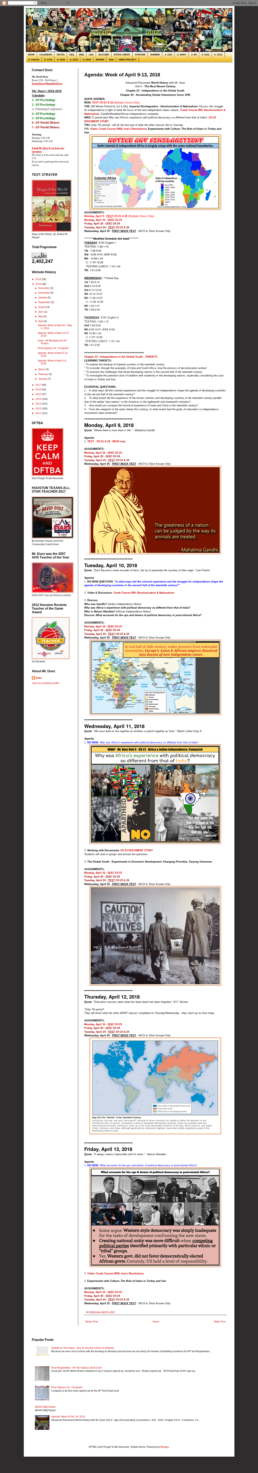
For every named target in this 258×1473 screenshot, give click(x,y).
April (41, 321)
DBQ (81, 54)
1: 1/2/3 (168, 54)
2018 (38, 284)
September (44, 302)
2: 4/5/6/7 (181, 54)
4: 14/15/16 (33, 59)
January (43, 378)
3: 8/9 (194, 54)
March (42, 369)
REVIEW (100, 59)
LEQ (91, 54)
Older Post (219, 1321)
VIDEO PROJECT (127, 59)
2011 (38, 413)
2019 (38, 279)
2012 (38, 408)
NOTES (60, 54)
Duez (39, 677)
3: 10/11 (205, 54)
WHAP (31, 54)
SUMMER (155, 54)
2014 (38, 399)
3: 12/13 (218, 54)
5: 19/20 (61, 59)
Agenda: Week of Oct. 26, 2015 (68, 1416)
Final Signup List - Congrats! (53, 348)
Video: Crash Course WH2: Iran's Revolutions (118, 128)
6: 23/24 (87, 59)
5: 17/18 (48, 59)
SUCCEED (103, 54)
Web (111, 59)
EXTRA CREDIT (122, 54)
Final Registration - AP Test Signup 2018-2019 (76, 1367)
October (43, 297)
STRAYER (140, 54)
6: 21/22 (74, 59)
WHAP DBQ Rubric (45, 1407)
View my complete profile (45, 683)
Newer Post (91, 1321)
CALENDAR (46, 54)
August (42, 307)
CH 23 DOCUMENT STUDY (136, 850)
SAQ (71, 54)
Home (156, 1321)
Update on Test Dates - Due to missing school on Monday (82, 1348)
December (44, 288)
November (44, 292)
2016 (38, 389)
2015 (38, 394)
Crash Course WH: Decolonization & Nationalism (143, 592)
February (43, 374)
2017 (38, 385)
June (41, 311)
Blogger (164, 1447)
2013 (38, 403)
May (41, 316)
